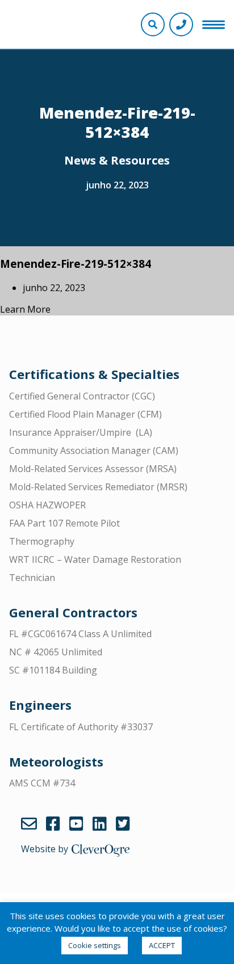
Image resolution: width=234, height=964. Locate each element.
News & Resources (117, 160)
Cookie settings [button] (94, 945)
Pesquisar (221, 38)
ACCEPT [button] (162, 945)
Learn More (25, 309)
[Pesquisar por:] (117, 38)
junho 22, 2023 (117, 185)
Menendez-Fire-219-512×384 (75, 263)
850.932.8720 (181, 24)
